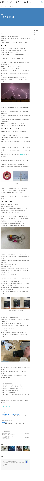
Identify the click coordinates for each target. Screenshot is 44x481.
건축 (34, 34)
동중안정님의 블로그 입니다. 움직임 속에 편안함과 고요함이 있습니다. (13, 462)
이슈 (34, 39)
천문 (34, 43)
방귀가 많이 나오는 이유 (6, 438)
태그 (6, 6)
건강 (3, 431)
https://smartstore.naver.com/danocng (9, 412)
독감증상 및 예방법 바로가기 (6, 406)
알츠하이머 (22, 154)
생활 (34, 32)
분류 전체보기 (36, 30)
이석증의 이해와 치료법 (5, 437)
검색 (39, 2)
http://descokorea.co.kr (6, 420)
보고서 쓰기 (36, 35)
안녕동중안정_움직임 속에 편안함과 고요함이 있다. (16, 2)
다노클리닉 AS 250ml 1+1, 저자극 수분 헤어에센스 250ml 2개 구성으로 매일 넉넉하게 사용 (15, 416)
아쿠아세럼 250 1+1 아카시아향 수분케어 (10, 414)
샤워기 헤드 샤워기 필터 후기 (6, 433)
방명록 (11, 6)
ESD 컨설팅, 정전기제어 (7, 422)
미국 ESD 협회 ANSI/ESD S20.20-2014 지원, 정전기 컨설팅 (13, 423)
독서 (34, 37)
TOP (42, 480)
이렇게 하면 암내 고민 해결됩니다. (7, 436)
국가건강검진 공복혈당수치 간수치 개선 (8, 434)
